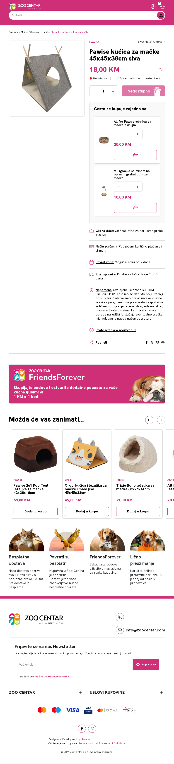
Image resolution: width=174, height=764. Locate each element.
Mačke (24, 32)
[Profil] (153, 6)
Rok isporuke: (106, 274)
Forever (105, 557)
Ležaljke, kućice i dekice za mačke (70, 32)
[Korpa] (162, 6)
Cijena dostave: (107, 231)
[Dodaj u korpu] (135, 155)
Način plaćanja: (107, 246)
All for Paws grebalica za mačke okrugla (132, 123)
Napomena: (104, 290)
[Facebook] (82, 729)
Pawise (94, 42)
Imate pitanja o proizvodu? (116, 330)
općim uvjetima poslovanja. (52, 676)
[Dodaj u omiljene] (162, 69)
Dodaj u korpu (35, 511)
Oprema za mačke (40, 32)
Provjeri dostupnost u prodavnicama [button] (140, 78)
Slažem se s (45, 676)
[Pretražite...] (160, 15)
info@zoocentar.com (145, 630)
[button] (149, 420)
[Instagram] (92, 729)
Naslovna (14, 32)
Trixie (120, 479)
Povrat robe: (105, 262)
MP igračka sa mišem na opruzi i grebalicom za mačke (132, 174)
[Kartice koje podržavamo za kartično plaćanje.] (42, 710)
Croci (68, 479)
